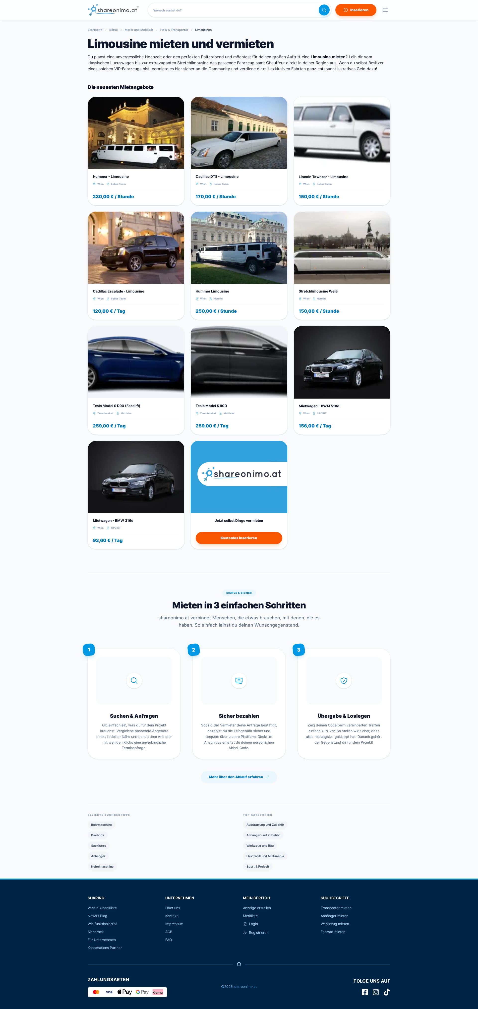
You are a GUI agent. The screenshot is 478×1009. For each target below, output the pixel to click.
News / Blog (97, 916)
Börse (113, 30)
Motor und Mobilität (139, 30)
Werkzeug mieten (335, 924)
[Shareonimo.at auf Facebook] (364, 992)
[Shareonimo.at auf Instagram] (375, 992)
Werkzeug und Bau (260, 845)
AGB (168, 932)
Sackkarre (98, 845)
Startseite (95, 30)
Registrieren (258, 932)
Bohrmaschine (101, 825)
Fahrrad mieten (333, 932)
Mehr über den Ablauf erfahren (236, 777)
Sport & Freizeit (257, 866)
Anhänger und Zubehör (263, 835)
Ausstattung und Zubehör (265, 825)
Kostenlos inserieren (239, 538)
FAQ (168, 940)
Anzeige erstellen (257, 908)
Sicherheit (96, 932)
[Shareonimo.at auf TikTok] (386, 992)
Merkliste (250, 916)
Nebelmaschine (102, 866)
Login (253, 924)
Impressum (174, 924)
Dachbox (97, 835)
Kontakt (171, 916)
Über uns (172, 908)
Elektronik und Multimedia (265, 856)
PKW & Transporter (174, 30)
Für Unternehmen (102, 940)
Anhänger (98, 856)
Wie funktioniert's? (102, 924)
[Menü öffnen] (385, 10)
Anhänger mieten (334, 916)
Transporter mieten (336, 908)
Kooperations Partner (105, 948)
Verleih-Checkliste (102, 908)
